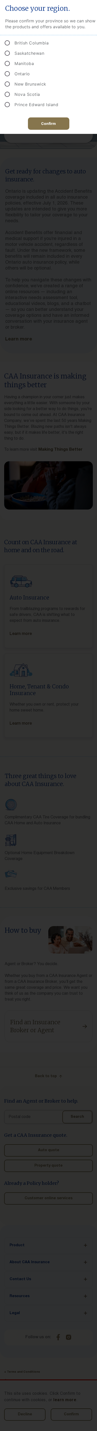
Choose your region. (37, 8)
